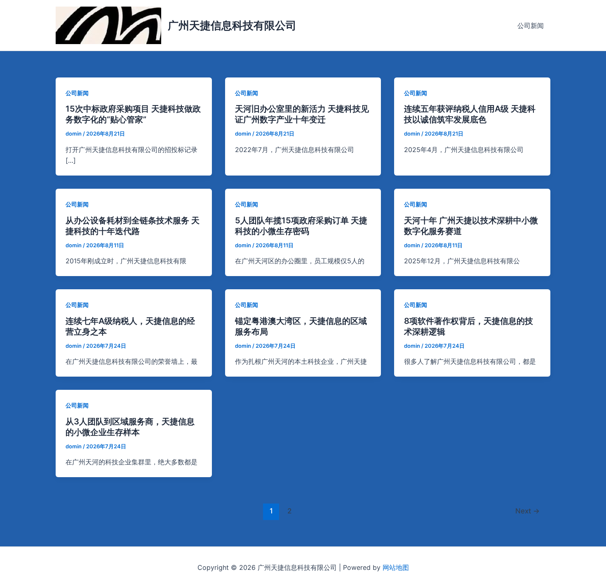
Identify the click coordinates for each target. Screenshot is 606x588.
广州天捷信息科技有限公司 (232, 25)
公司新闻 (530, 25)
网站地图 (396, 567)
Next (527, 510)
